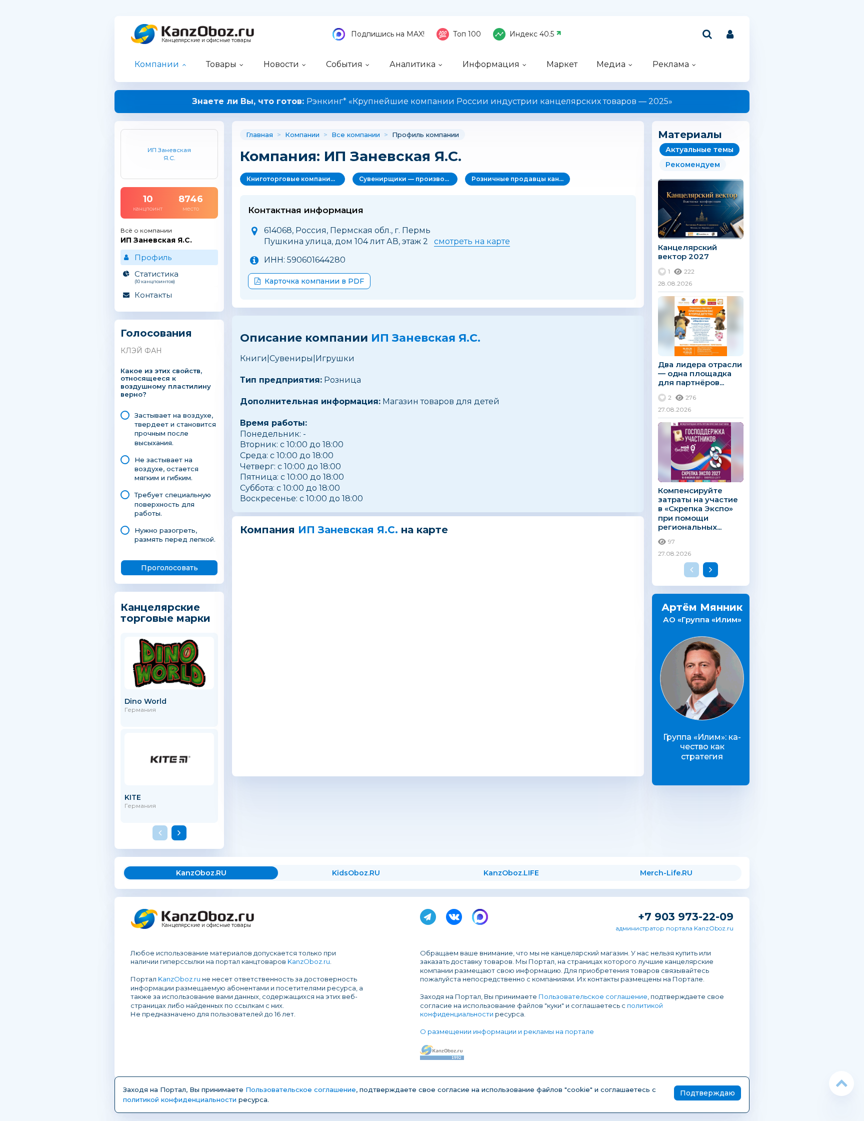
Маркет (562, 64)
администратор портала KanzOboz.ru (675, 928)
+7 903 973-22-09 (686, 916)
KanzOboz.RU (201, 872)
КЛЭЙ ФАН (141, 350)
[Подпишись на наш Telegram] (428, 914)
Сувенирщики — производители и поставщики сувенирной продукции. (408, 179)
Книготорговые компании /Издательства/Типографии (295, 179)
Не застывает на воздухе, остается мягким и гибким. (166, 469)
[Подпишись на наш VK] (454, 914)
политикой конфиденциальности (179, 1099)
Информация (491, 64)
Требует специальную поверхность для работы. (172, 504)
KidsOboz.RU (356, 872)
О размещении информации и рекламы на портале (507, 1031)
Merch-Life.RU (666, 872)
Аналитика (413, 64)
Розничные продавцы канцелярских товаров (521, 179)
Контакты (153, 295)
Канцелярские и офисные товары (206, 40)
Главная (259, 134)
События (344, 64)
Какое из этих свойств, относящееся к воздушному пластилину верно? (165, 383)
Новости (281, 64)
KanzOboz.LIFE (511, 872)
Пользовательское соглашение (593, 996)
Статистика (156, 276)
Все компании (356, 134)
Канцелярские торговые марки (165, 612)
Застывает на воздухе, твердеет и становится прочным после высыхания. (175, 429)
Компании (156, 64)
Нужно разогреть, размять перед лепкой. (175, 534)
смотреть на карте (472, 241)
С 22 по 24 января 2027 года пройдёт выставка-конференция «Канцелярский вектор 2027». (432, 101)
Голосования (156, 333)
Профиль (153, 257)
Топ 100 (467, 34)
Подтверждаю (707, 1092)
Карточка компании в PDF (314, 281)
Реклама (670, 64)
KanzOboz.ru (309, 961)
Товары (221, 64)
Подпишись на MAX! (386, 34)
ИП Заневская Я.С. (425, 338)
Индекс (532, 34)
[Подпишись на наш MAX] (480, 914)
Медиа (611, 64)
